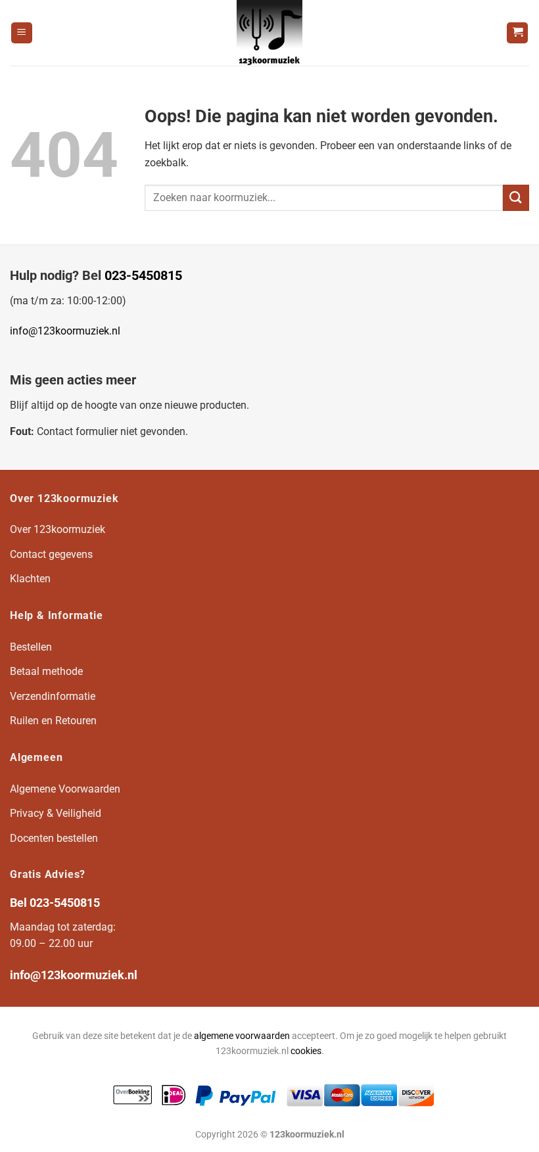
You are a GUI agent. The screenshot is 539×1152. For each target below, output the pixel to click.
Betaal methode (46, 671)
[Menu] (21, 33)
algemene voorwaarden (242, 1036)
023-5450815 (143, 275)
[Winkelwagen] (517, 33)
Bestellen (31, 647)
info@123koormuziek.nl (65, 331)
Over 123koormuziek (57, 529)
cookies (306, 1051)
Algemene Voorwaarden (65, 789)
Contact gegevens (51, 554)
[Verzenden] (516, 197)
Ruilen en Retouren (53, 720)
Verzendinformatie (52, 696)
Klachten (30, 578)
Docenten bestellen (54, 838)
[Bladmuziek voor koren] (269, 33)
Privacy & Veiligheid (55, 813)
